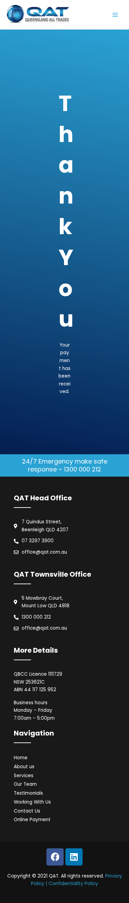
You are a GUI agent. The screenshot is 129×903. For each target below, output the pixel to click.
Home (21, 757)
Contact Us (27, 811)
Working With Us (32, 802)
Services (23, 775)
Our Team (25, 784)
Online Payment (32, 819)
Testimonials (28, 793)
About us (24, 766)
